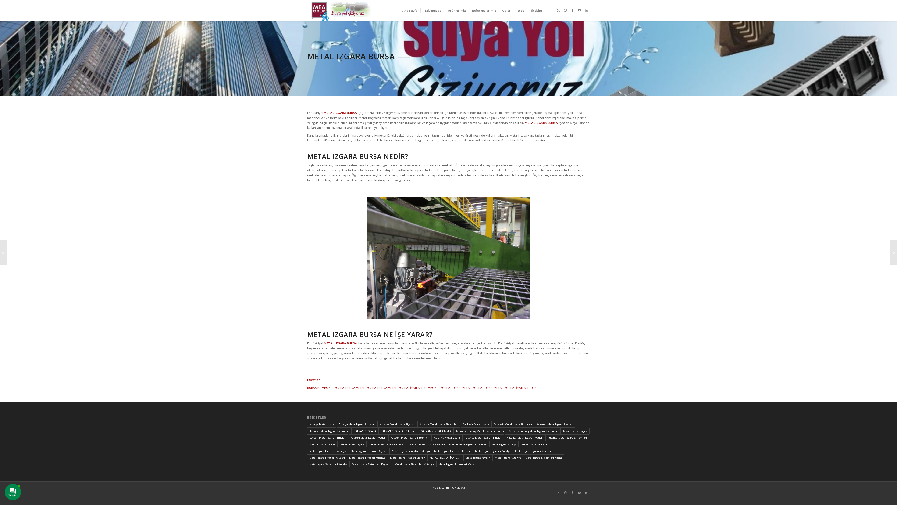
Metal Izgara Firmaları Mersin (452, 451)
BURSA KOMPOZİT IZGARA (325, 388)
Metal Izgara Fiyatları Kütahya (367, 457)
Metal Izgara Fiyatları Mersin (407, 457)
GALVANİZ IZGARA (364, 431)
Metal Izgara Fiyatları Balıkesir (533, 451)
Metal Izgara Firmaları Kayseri (369, 451)
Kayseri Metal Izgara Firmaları (327, 437)
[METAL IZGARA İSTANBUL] (893, 252)
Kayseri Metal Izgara (574, 431)
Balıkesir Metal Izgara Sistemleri (329, 431)
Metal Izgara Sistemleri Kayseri (371, 464)
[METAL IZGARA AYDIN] (3, 252)
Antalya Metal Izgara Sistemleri (439, 424)
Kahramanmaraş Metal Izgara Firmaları (480, 431)
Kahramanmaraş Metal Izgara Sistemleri (533, 431)
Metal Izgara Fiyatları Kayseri (327, 457)
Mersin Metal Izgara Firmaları (387, 444)
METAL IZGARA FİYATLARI (445, 457)
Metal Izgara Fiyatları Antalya (493, 451)
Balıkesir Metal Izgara (476, 424)
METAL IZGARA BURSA (477, 388)
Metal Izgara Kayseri (478, 457)
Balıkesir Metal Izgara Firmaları (513, 424)
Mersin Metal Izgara (352, 444)
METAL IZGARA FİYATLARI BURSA (516, 388)
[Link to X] (558, 10)
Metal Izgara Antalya (503, 444)
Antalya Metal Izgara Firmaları (357, 424)
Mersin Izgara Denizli (322, 444)
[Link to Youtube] (579, 10)
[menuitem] (409, 10)
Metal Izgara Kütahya (508, 457)
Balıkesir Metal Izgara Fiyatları (554, 424)
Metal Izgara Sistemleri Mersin (457, 464)
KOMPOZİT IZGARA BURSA (442, 388)
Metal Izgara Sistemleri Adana (543, 457)
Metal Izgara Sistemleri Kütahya (414, 464)
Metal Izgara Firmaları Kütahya (411, 451)
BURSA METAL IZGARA (360, 388)
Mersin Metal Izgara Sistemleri (468, 444)
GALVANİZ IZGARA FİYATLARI (398, 431)
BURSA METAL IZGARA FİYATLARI (399, 388)
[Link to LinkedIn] (586, 10)
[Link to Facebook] (572, 10)
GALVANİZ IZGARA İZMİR (436, 431)
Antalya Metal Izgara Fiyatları (398, 424)
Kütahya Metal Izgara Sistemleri (567, 437)
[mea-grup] (342, 10)
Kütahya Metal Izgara (447, 437)
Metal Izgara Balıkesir (534, 444)
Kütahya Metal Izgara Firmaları (483, 437)
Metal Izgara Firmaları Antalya (327, 451)
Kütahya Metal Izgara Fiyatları (525, 437)
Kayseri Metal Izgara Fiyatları (368, 437)
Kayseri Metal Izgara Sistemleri (410, 437)
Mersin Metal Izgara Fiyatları (427, 444)
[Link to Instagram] (565, 10)
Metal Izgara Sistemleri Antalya (328, 464)
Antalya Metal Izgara (321, 424)
